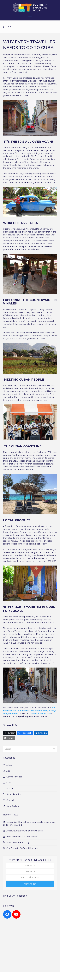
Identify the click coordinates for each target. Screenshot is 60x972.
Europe (10, 788)
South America (13, 794)
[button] (30, 16)
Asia (8, 771)
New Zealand (12, 806)
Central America (14, 777)
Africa (9, 765)
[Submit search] (54, 749)
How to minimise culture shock (21, 836)
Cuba (8, 782)
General (10, 800)
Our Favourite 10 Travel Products (22, 848)
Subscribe (30, 884)
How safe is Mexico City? (18, 842)
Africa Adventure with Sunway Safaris (24, 831)
